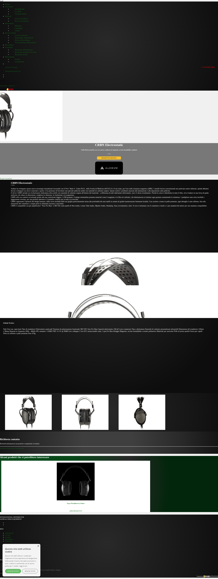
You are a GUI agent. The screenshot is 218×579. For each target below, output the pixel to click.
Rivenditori (9, 539)
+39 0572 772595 (11, 67)
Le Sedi (7, 535)
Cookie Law (12, 85)
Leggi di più (23, 566)
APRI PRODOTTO (75, 511)
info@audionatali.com (12, 71)
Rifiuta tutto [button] (30, 571)
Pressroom (8, 541)
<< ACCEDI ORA (208, 67)
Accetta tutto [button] (13, 571)
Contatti (8, 537)
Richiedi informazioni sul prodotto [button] (12, 448)
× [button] (38, 546)
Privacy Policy (3, 85)
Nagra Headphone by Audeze (76, 503)
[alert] (21, 560)
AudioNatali (9, 533)
